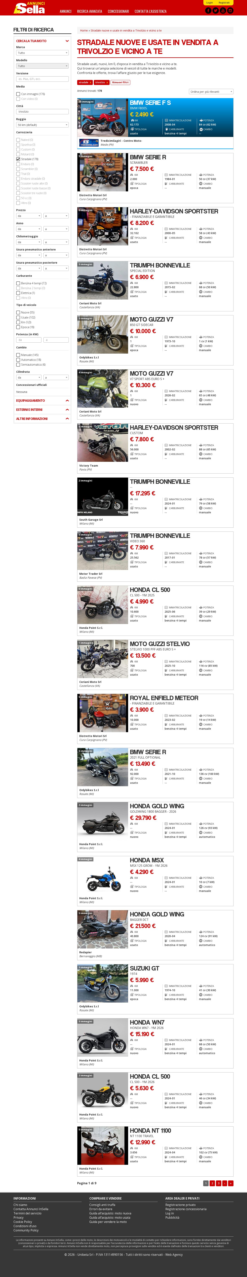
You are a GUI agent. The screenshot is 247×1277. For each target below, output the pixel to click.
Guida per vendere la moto (108, 1222)
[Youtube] (223, 10)
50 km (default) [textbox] (27, 125)
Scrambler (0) (29, 169)
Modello (21, 60)
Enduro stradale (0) (33, 178)
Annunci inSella (31, 8)
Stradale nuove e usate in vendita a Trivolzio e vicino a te (126, 30)
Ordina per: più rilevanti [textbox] (205, 91)
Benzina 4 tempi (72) (34, 283)
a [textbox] (46, 216)
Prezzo (21, 210)
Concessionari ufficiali (31, 385)
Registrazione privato (180, 1205)
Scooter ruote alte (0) (34, 183)
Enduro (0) (27, 164)
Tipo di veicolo (26, 305)
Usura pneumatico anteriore (36, 249)
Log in (169, 1213)
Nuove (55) (27, 312)
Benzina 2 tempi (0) (33, 288)
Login (209, 2)
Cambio (21, 347)
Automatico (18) (31, 360)
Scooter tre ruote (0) (33, 193)
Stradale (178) (29, 159)
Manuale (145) (29, 355)
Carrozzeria (24, 132)
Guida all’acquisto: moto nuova (110, 1213)
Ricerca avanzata (89, 11)
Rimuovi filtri (120, 82)
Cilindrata (23, 372)
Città (19, 106)
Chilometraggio (27, 236)
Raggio (21, 119)
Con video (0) (29, 99)
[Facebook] (208, 10)
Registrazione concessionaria (185, 1209)
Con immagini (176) (33, 94)
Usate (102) (28, 317)
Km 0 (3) (26, 322)
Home (84, 30)
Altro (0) (26, 203)
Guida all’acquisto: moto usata (109, 1218)
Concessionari (118, 11)
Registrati (224, 2)
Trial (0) (25, 174)
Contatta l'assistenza (151, 11)
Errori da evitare (100, 1209)
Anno (19, 223)
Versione (22, 73)
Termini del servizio (27, 1213)
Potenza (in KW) (27, 334)
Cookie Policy (23, 1222)
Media (20, 86)
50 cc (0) (26, 198)
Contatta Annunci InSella (31, 1209)
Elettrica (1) (28, 293)
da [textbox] (19, 216)
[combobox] (42, 52)
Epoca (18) (27, 327)
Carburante (24, 276)
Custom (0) (28, 149)
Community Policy (26, 1230)
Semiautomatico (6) (33, 364)
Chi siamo (20, 1205)
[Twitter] (215, 10)
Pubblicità (172, 1218)
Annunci (65, 11)
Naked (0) (27, 140)
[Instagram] (230, 10)
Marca (20, 47)
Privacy (19, 1218)
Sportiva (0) (28, 144)
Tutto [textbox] (21, 53)
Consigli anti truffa (102, 1205)
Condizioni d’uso (25, 1226)
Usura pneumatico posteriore (36, 262)
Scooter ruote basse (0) (35, 188)
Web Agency (174, 1255)
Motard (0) (27, 154)
